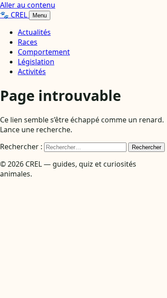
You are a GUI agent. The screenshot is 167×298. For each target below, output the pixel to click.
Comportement (44, 52)
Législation (36, 62)
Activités (32, 71)
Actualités (34, 32)
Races (27, 42)
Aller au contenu (27, 5)
